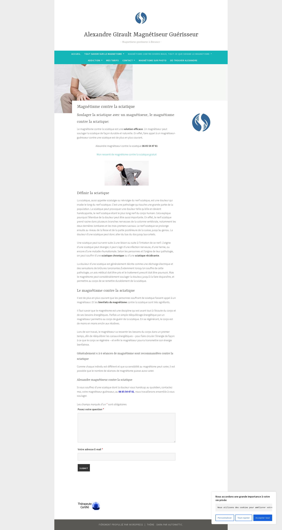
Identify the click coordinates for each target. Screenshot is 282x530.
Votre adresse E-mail (90, 449)
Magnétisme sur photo (152, 60)
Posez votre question (91, 409)
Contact (127, 60)
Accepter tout (263, 517)
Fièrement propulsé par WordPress (121, 524)
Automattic (175, 524)
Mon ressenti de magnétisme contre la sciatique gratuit (127, 154)
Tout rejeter (244, 517)
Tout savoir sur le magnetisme (103, 54)
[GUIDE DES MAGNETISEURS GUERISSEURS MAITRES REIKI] (88, 509)
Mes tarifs (112, 60)
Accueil (76, 54)
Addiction (94, 60)
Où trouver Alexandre (183, 60)
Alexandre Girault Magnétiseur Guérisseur (141, 34)
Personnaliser (225, 517)
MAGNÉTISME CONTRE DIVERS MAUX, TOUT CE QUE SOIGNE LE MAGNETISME (169, 54)
